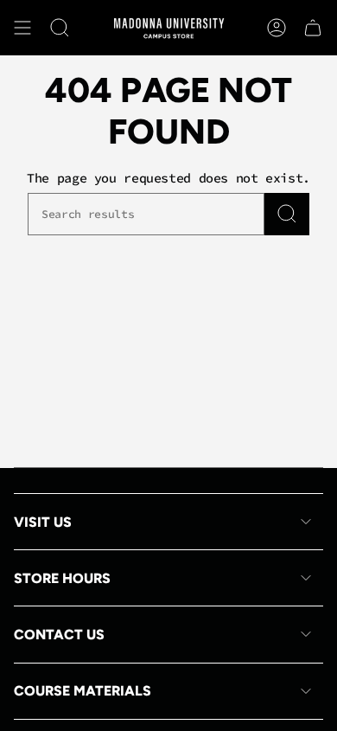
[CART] (313, 28)
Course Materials (82, 691)
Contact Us (59, 634)
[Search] (286, 214)
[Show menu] (22, 28)
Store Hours (62, 578)
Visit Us (43, 522)
